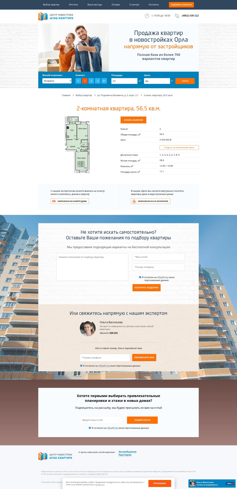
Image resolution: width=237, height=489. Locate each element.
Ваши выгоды (95, 4)
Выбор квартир (51, 4)
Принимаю (159, 483)
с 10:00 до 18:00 (161, 15)
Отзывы (116, 4)
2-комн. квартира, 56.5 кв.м (158, 95)
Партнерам (125, 454)
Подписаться (142, 420)
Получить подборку (147, 287)
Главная (66, 95)
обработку (162, 277)
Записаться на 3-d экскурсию (153, 201)
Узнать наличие (133, 120)
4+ (104, 81)
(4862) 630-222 (190, 15)
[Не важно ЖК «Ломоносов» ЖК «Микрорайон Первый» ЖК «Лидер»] (56, 80)
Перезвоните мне (144, 357)
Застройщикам (127, 451)
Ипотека (73, 4)
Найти (185, 81)
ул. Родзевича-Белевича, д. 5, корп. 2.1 (118, 95)
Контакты (154, 4)
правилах (100, 484)
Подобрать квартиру (181, 4)
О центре (134, 4)
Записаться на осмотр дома (72, 201)
